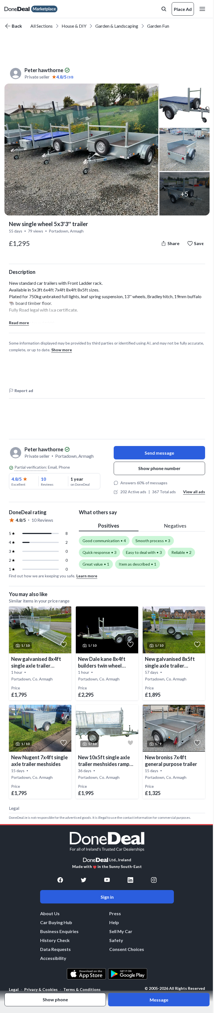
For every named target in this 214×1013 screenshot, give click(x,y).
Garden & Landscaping (116, 26)
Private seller (37, 76)
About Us (50, 913)
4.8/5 (16, 478)
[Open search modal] (163, 9)
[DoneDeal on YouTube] (107, 880)
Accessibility (53, 958)
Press (115, 913)
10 (43, 478)
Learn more (86, 575)
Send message (159, 453)
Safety (116, 940)
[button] (81, 149)
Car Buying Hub (56, 922)
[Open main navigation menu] (203, 9)
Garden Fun (158, 26)
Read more (19, 322)
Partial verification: (30, 467)
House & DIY (74, 26)
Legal (14, 989)
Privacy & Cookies (41, 989)
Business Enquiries (59, 931)
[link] (40, 653)
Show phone (55, 999)
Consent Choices (126, 949)
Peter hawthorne (44, 70)
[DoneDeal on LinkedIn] (130, 880)
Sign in (107, 897)
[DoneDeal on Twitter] (83, 880)
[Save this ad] (63, 644)
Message (159, 999)
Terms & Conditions (82, 989)
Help (114, 922)
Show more (61, 349)
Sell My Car (120, 931)
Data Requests (55, 949)
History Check (55, 940)
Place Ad (183, 9)
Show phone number (159, 468)
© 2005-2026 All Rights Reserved (175, 988)
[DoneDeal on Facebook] (60, 880)
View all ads (194, 491)
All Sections (41, 26)
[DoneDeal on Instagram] (153, 880)
